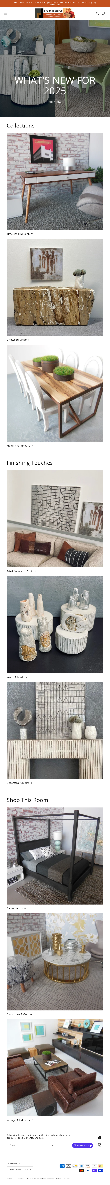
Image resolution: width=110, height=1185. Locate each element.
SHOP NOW (55, 102)
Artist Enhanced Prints (20, 571)
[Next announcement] (105, 4)
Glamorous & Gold (18, 1014)
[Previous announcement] (5, 4)
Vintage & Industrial (19, 1120)
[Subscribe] (52, 1145)
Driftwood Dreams (18, 339)
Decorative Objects (18, 782)
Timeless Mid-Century (20, 233)
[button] (6, 13)
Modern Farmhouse (18, 445)
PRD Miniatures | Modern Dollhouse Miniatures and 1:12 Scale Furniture (41, 1179)
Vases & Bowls (15, 677)
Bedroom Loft (15, 908)
